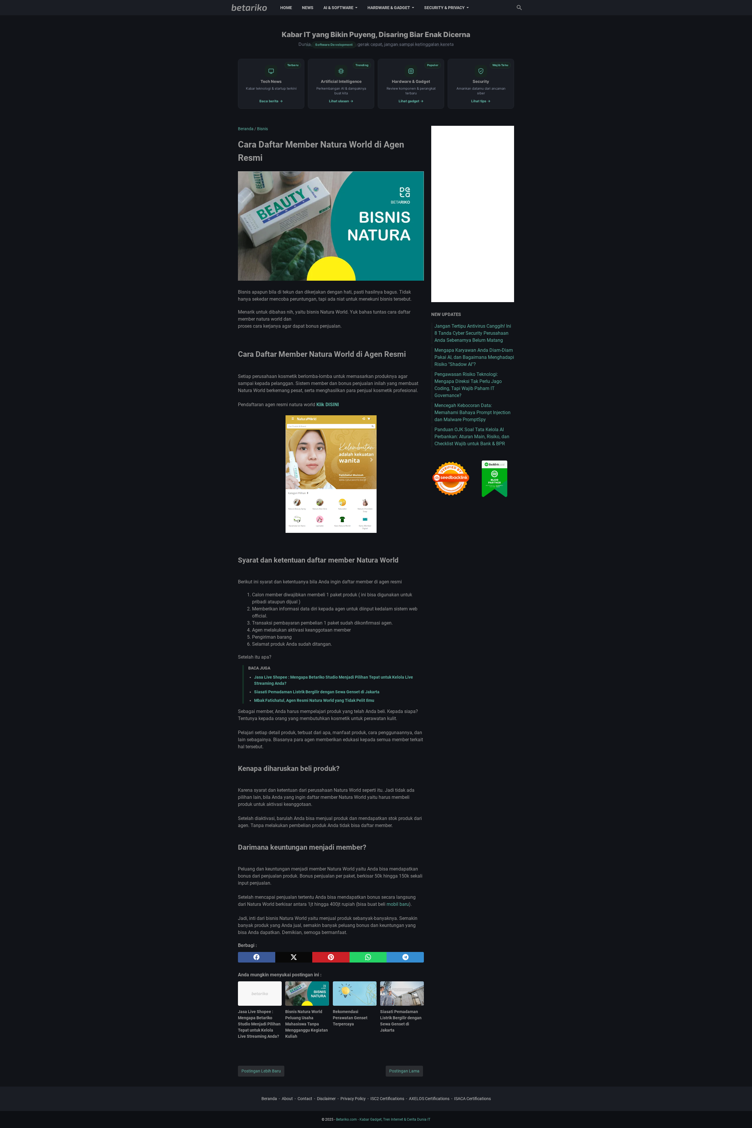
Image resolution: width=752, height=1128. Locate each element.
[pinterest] (331, 957)
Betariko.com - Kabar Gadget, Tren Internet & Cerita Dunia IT (383, 1119)
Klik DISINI (327, 404)
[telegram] (405, 957)
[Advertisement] (472, 214)
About (287, 1098)
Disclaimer (326, 1098)
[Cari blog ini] (519, 7)
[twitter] (294, 957)
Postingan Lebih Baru (261, 1071)
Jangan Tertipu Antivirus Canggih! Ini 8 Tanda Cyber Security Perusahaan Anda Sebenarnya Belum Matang (472, 333)
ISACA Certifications (472, 1098)
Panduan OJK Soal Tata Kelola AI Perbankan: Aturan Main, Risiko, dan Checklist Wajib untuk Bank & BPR (471, 436)
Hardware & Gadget (388, 7)
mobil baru (398, 904)
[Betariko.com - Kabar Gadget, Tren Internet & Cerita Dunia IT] (249, 7)
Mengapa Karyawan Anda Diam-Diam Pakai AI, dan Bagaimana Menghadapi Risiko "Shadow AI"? (474, 357)
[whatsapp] (368, 957)
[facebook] (256, 957)
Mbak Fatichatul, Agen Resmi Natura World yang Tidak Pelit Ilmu (314, 700)
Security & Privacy (444, 7)
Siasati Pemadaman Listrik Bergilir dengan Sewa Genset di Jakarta (317, 691)
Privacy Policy (353, 1098)
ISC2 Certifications (387, 1098)
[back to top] (740, 1115)
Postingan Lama (404, 1071)
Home (286, 7)
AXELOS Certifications (429, 1098)
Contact (305, 1098)
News (307, 7)
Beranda (269, 1098)
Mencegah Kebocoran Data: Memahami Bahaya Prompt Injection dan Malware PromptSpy (472, 412)
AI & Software (338, 7)
